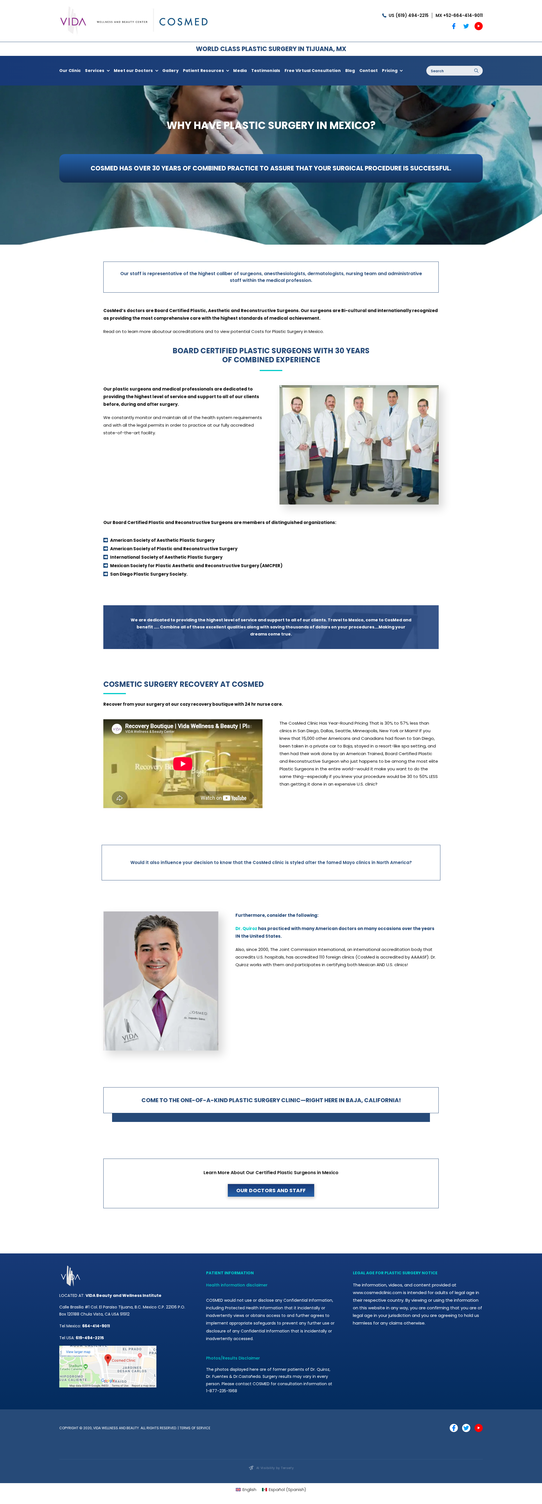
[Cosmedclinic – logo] (134, 5)
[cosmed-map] (107, 1348)
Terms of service (195, 1428)
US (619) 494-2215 (409, 15)
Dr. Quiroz (246, 928)
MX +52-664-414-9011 (459, 15)
